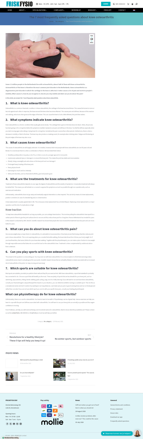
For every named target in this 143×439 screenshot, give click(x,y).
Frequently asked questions (119, 421)
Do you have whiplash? (27, 373)
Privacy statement (116, 409)
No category (47, 321)
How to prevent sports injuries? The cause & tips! (81, 374)
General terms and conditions (120, 405)
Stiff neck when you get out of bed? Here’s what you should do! (87, 406)
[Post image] (12, 363)
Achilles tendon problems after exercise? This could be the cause (86, 417)
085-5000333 (120, 4)
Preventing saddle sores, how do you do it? (81, 360)
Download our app (116, 417)
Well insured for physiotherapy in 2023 (31, 360)
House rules (114, 413)
